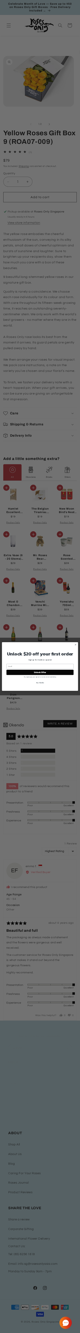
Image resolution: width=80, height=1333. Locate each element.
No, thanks (40, 683)
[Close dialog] (75, 644)
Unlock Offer (40, 672)
